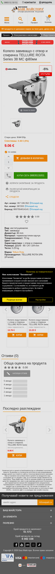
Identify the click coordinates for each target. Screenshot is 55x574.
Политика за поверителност (39, 272)
